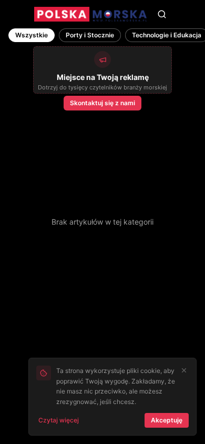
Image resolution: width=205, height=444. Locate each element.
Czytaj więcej (58, 420)
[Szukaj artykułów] (162, 14)
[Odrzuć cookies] (184, 370)
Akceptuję (166, 420)
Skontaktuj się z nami (102, 103)
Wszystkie (31, 35)
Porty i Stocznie (90, 35)
